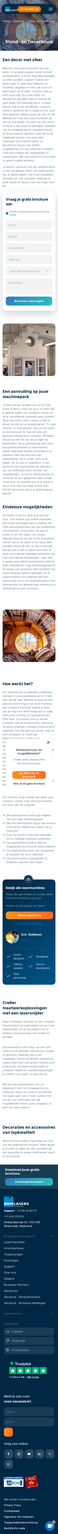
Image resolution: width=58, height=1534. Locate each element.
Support (9, 1266)
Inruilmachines (14, 1248)
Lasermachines (14, 1242)
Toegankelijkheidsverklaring (21, 1522)
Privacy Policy (12, 1505)
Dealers (9, 1278)
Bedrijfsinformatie (14, 1528)
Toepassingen (13, 1254)
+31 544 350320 (14, 1216)
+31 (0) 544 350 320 (29, 923)
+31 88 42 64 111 (26, 1210)
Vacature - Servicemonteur (22, 1297)
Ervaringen (11, 1260)
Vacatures (11, 1291)
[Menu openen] (50, 9)
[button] (29, 271)
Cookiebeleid (11, 1511)
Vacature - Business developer (25, 1303)
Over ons (10, 1272)
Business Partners (16, 1284)
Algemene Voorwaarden (19, 1516)
